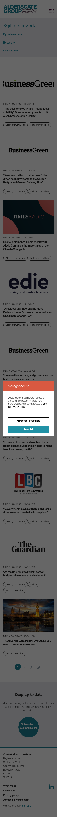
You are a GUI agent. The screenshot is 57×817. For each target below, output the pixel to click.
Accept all (28, 429)
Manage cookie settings (28, 420)
